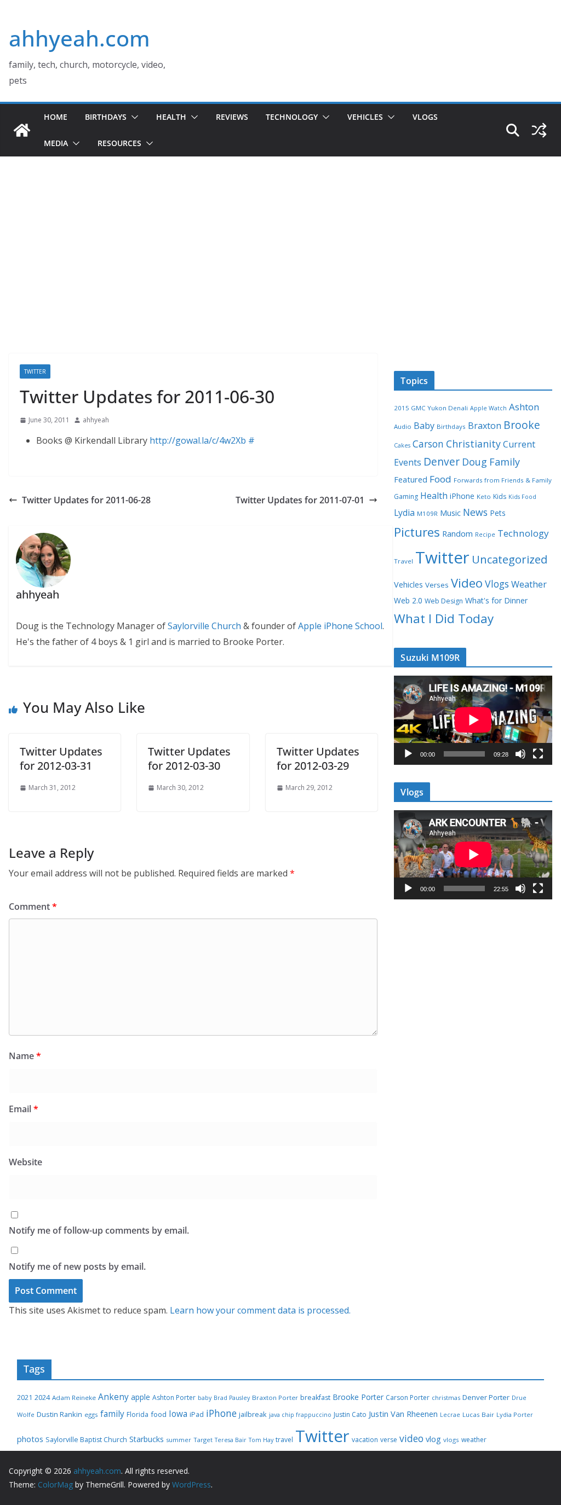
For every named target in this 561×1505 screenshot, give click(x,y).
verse (388, 1439)
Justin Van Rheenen (403, 1414)
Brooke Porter (358, 1397)
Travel (403, 561)
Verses (437, 585)
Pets (498, 513)
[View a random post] (539, 130)
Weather (529, 584)
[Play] (408, 753)
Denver (441, 462)
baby (204, 1398)
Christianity (473, 443)
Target (203, 1440)
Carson (428, 443)
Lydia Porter (514, 1414)
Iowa (178, 1414)
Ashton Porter (174, 1397)
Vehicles (365, 117)
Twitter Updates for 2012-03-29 (318, 758)
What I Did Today (444, 618)
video (411, 1438)
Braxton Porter (275, 1397)
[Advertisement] (280, 271)
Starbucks (146, 1439)
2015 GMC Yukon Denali (431, 408)
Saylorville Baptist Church (86, 1439)
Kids (499, 496)
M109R (427, 513)
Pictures (417, 532)
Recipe (485, 534)
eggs (91, 1414)
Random (457, 533)
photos (30, 1438)
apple (140, 1397)
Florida (137, 1414)
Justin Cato (350, 1414)
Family (504, 461)
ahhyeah (96, 420)
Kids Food (522, 497)
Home (55, 117)
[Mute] (520, 753)
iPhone (462, 496)
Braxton (484, 426)
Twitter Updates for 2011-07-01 (300, 500)
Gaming (406, 496)
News (475, 512)
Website (25, 1162)
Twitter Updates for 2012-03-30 (189, 758)
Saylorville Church (204, 626)
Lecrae (450, 1415)
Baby (424, 426)
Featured (410, 479)
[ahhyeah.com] (22, 130)
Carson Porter (408, 1397)
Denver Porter (486, 1397)
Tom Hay (261, 1440)
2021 (24, 1397)
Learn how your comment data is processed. (260, 1310)
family (112, 1414)
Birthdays (106, 117)
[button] (133, 117)
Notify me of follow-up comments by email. (99, 1230)
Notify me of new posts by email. (77, 1266)
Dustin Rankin (59, 1414)
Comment (33, 906)
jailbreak (253, 1414)
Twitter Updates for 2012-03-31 (61, 758)
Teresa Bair (231, 1440)
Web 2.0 (408, 600)
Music (450, 512)
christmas (446, 1397)
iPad (197, 1414)
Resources (119, 143)
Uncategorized (509, 559)
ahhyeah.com (79, 38)
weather (473, 1439)
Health (171, 117)
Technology (292, 117)
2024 (42, 1397)
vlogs (451, 1440)
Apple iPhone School (340, 626)
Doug (474, 461)
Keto (484, 496)
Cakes (402, 445)
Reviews (232, 117)
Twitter (35, 371)
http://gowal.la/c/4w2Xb (198, 440)
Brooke (521, 424)
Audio (402, 426)
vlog (433, 1439)
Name (25, 1056)
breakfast (315, 1397)
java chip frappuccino (300, 1415)
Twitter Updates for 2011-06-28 (86, 500)
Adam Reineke (74, 1397)
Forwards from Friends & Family (503, 480)
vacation (365, 1439)
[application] (473, 720)
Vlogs (425, 117)
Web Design (444, 601)
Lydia (404, 513)
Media (56, 143)
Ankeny (113, 1397)
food (159, 1414)
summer (178, 1440)
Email (23, 1109)
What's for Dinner (496, 600)
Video (467, 582)
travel (284, 1439)
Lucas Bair (478, 1414)
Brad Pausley (232, 1398)
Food (440, 479)
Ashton (524, 406)
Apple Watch (488, 408)
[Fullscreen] (538, 753)
